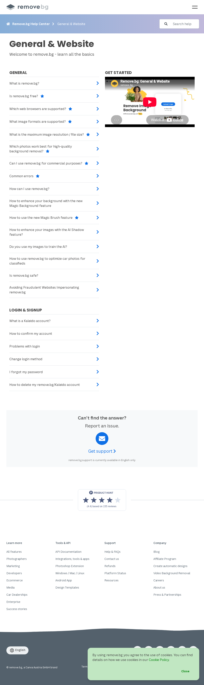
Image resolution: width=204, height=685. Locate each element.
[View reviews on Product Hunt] (102, 500)
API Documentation (68, 552)
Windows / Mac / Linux (69, 573)
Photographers (16, 559)
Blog (156, 552)
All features (14, 552)
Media (10, 587)
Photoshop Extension (69, 566)
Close (185, 671)
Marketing (13, 566)
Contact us (111, 559)
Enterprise (13, 602)
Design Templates (67, 587)
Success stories (16, 609)
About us (159, 587)
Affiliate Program (164, 559)
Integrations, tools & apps (72, 559)
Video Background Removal (171, 573)
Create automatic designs (170, 566)
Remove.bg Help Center (31, 24)
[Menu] (195, 7)
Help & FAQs (112, 552)
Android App (63, 580)
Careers (158, 580)
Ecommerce (14, 580)
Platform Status (115, 573)
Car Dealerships (16, 594)
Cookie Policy (159, 660)
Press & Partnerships (167, 594)
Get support (100, 451)
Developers (14, 573)
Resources (111, 580)
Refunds (110, 566)
